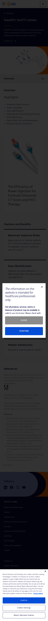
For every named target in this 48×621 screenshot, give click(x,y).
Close (24, 320)
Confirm (24, 331)
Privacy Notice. (38, 593)
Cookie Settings (24, 608)
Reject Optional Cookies (24, 615)
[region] (24, 595)
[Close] (45, 571)
